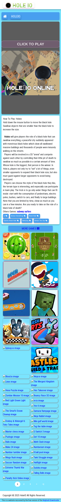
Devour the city (39, 221)
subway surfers (24, 211)
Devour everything (17, 216)
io (4, 216)
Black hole (32, 216)
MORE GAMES (29, 228)
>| (43, 484)
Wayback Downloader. (51, 500)
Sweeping (25, 221)
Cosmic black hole (10, 221)
